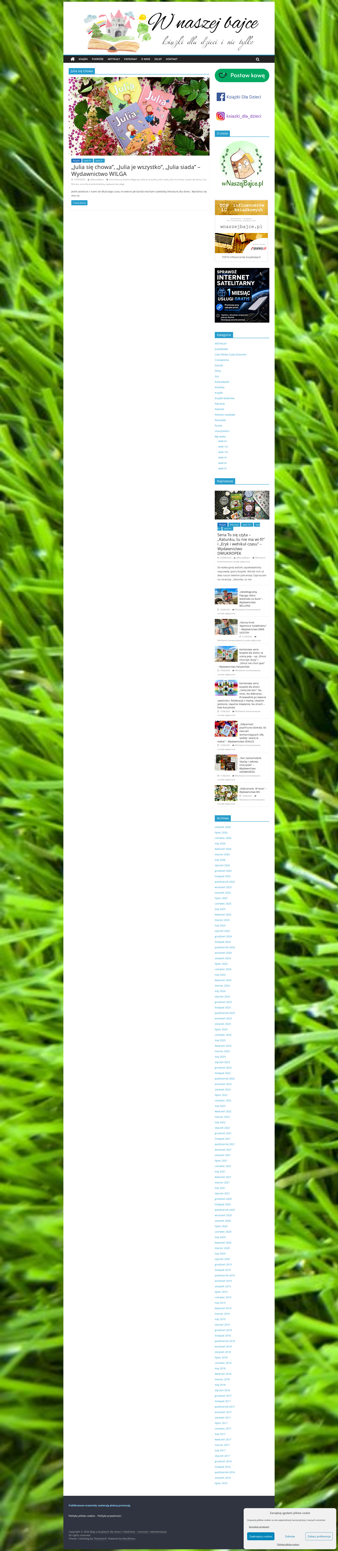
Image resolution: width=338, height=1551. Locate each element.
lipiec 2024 (221, 963)
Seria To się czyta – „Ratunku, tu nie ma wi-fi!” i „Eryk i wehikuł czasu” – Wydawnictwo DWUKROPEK (241, 544)
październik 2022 (225, 1078)
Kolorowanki (222, 381)
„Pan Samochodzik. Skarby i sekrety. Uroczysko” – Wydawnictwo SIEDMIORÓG (250, 764)
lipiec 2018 (221, 1357)
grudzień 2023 (223, 1002)
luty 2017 (220, 1450)
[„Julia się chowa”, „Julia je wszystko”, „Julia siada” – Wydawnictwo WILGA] (139, 79)
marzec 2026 (222, 854)
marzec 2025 (222, 920)
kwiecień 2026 (223, 849)
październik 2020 (225, 1209)
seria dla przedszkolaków (92, 184)
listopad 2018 (223, 1335)
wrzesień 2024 (223, 952)
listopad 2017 (223, 1401)
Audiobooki (221, 349)
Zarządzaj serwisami (259, 1526)
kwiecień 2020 (223, 1242)
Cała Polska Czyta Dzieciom (230, 354)
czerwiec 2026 (223, 838)
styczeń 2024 (222, 996)
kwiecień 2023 (223, 1045)
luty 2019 (220, 1319)
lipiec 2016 (221, 1483)
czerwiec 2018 (223, 1363)
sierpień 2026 (223, 827)
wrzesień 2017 (223, 1412)
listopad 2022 (223, 1073)
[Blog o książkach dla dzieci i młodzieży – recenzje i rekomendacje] (73, 59)
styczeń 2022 (222, 1127)
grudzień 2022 (223, 1067)
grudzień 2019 (223, 1264)
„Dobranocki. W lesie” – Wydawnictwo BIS (253, 790)
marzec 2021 (222, 1182)
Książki (83, 59)
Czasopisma (222, 360)
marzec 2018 (222, 1379)
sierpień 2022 (223, 1089)
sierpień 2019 (223, 1286)
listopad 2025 (223, 876)
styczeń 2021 (222, 1193)
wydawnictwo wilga (115, 184)
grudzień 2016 (223, 1461)
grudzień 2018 (223, 1330)
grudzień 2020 (223, 1199)
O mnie (145, 59)
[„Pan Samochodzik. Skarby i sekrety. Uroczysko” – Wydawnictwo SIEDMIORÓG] (226, 756)
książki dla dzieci (193, 179)
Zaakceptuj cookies (260, 1536)
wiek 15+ (223, 452)
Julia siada (163, 179)
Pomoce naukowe (225, 414)
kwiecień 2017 (223, 1439)
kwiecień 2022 (223, 1111)
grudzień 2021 (223, 1133)
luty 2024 (220, 991)
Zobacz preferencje (319, 1536)
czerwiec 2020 (223, 1231)
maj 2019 (220, 1302)
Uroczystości (222, 431)
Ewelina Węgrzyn (131, 179)
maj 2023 (220, 1040)
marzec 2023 (222, 1051)
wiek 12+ (223, 446)
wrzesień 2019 (223, 1281)
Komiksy (219, 387)
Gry (217, 376)
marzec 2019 (222, 1313)
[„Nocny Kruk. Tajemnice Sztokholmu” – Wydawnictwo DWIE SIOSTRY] (226, 620)
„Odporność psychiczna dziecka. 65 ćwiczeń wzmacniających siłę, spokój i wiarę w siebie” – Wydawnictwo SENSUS (241, 732)
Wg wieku (220, 436)
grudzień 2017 (223, 1395)
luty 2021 (220, 1188)
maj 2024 (220, 974)
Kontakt (171, 59)
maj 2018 (220, 1368)
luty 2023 (220, 1056)
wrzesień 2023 (223, 1018)
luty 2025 (220, 925)
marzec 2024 (222, 985)
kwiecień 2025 (223, 914)
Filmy (218, 371)
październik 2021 (225, 1144)
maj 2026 (220, 843)
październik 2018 (225, 1341)
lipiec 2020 (221, 1226)
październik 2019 (225, 1275)
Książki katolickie (224, 398)
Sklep (158, 59)
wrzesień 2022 (223, 1084)
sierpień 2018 (223, 1352)
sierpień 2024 (223, 958)
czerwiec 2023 (223, 1034)
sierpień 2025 (223, 892)
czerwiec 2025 (223, 903)
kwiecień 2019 (223, 1308)
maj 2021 (220, 1171)
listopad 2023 (223, 1007)
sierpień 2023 (223, 1024)
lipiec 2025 (221, 898)
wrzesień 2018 (223, 1346)
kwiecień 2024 (223, 980)
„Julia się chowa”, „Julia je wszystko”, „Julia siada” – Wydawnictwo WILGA (135, 170)
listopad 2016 (223, 1466)
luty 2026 (220, 859)
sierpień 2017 (223, 1417)
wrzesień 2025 (223, 887)
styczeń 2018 (222, 1390)
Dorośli (219, 365)
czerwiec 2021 (223, 1166)
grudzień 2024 (223, 936)
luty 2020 (220, 1253)
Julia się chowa (177, 179)
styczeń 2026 (222, 865)
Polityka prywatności (109, 1515)
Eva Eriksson (115, 179)
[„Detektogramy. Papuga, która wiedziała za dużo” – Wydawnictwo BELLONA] (226, 590)
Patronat (130, 59)
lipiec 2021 (221, 1160)
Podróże (98, 59)
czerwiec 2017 (223, 1428)
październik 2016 (225, 1472)
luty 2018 (220, 1384)
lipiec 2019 (221, 1291)
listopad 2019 (223, 1270)
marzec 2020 (222, 1248)
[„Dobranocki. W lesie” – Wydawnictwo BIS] (226, 787)
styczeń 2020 (222, 1259)
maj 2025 (220, 909)
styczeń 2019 (222, 1324)
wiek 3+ (99, 160)
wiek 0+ (87, 160)
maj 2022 (220, 1106)
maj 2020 (220, 1237)
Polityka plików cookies (288, 1544)
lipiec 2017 (221, 1423)
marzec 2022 (222, 1116)
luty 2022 (220, 1122)
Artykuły (114, 59)
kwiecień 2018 (223, 1373)
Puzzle (218, 425)
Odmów (290, 1536)
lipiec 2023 (221, 1029)
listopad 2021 (223, 1138)
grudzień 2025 (223, 870)
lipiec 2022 (221, 1095)
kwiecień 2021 (223, 1177)
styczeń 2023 (222, 1062)
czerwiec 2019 (223, 1297)
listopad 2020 (223, 1204)
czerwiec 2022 (223, 1100)
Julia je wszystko (149, 179)
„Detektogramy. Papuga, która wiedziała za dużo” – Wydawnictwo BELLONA (251, 598)
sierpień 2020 (223, 1220)
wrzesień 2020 (223, 1215)
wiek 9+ (222, 468)
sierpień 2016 (223, 1477)
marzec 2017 (222, 1445)
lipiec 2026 (221, 832)
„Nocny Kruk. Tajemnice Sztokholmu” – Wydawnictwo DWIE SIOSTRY (253, 627)
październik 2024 (225, 947)
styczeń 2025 (222, 931)
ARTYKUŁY (221, 343)
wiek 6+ (222, 463)
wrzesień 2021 (223, 1149)
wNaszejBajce (97, 179)
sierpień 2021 (223, 1155)
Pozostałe (220, 420)
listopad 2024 (223, 942)
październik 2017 (225, 1406)
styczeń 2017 (222, 1456)
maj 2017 (220, 1434)
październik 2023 (225, 1013)
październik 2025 (225, 881)
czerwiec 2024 (223, 969)
